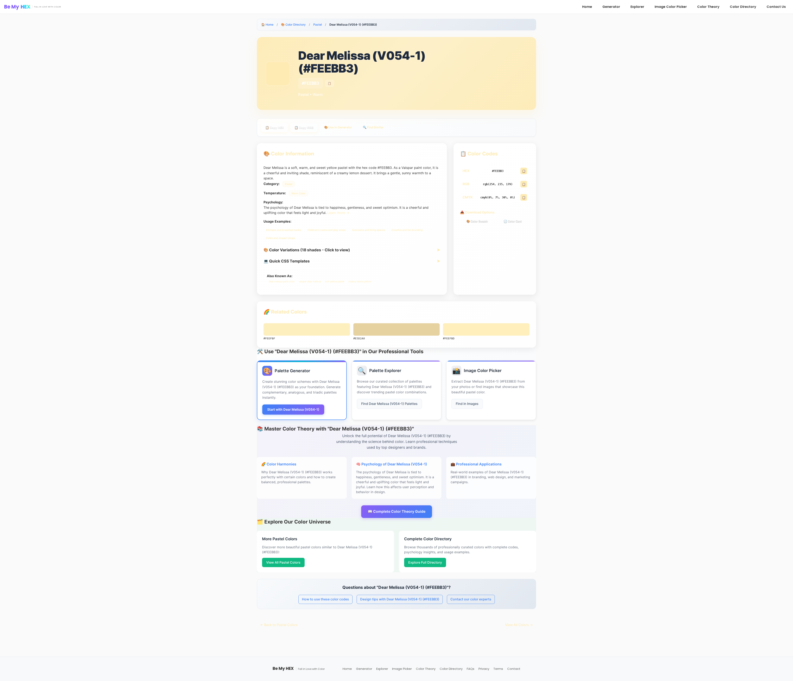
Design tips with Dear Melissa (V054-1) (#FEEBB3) (399, 599)
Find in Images (467, 404)
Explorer (637, 6)
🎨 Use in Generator (338, 127)
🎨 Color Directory (293, 24)
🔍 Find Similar (373, 127)
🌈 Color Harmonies (278, 464)
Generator (611, 6)
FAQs (470, 669)
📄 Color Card (513, 221)
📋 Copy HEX (274, 127)
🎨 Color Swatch (477, 221)
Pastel (317, 24)
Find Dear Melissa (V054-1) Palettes (389, 404)
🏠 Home (267, 24)
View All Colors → (519, 625)
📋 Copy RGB (303, 127)
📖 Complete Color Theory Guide (396, 511)
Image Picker (402, 669)
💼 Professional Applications (476, 464)
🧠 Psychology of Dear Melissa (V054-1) (391, 464)
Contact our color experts (470, 599)
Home (587, 6)
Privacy (483, 669)
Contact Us (776, 6)
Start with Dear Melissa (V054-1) (293, 409)
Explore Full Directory (425, 562)
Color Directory (743, 6)
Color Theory (708, 6)
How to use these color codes (325, 599)
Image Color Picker (671, 6)
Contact (513, 669)
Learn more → (338, 213)
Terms (498, 669)
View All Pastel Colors (283, 562)
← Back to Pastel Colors (279, 625)
